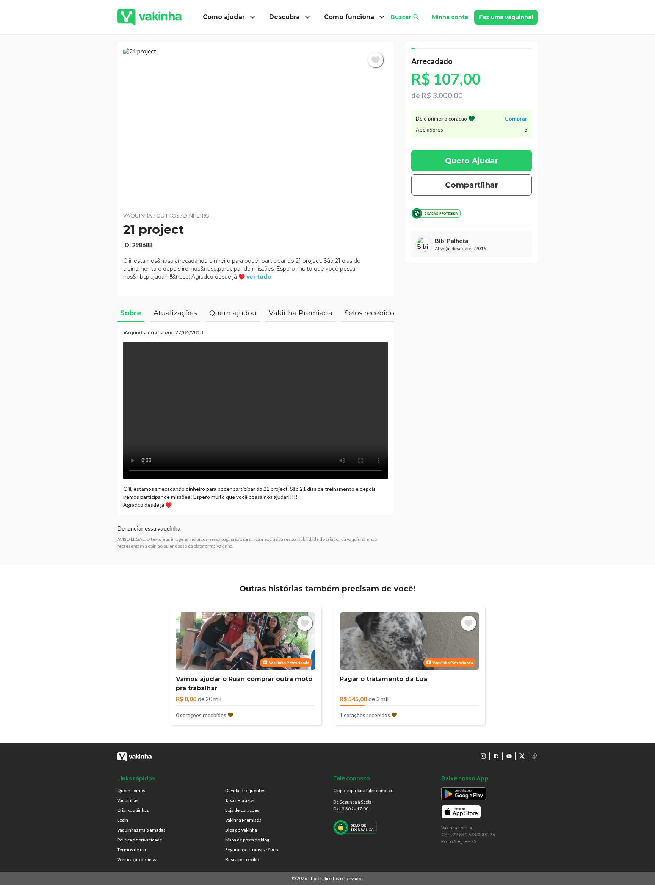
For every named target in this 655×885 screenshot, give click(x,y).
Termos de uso (132, 849)
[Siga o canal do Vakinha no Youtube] (509, 756)
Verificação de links (136, 859)
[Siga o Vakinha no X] (522, 756)
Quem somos (131, 790)
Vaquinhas (127, 800)
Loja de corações (242, 810)
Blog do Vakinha (241, 830)
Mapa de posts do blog (247, 840)
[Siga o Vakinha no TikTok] (535, 756)
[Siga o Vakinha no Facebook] (496, 756)
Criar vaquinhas (133, 810)
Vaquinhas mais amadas (141, 830)
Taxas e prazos (239, 800)
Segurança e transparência (252, 849)
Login (122, 820)
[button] (255, 125)
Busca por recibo (242, 859)
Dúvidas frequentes (245, 790)
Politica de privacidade (139, 840)
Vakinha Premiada (243, 820)
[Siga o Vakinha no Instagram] (483, 756)
